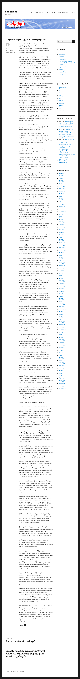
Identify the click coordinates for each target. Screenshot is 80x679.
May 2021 (61, 277)
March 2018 (61, 339)
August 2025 (61, 193)
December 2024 (62, 206)
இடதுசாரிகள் (61, 110)
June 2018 (61, 334)
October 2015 (61, 386)
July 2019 (61, 313)
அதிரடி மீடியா (61, 100)
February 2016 (62, 380)
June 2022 (61, 255)
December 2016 (62, 363)
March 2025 (61, 201)
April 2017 (61, 357)
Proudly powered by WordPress (17, 671)
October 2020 (61, 288)
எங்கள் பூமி (61, 107)
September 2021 (62, 270)
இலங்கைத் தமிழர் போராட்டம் (66, 61)
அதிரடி (60, 98)
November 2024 (62, 208)
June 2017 (61, 354)
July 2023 (61, 234)
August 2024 (61, 213)
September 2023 (62, 231)
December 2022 (62, 245)
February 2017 (62, 360)
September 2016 (62, 368)
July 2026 (61, 175)
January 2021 (61, 283)
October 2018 (61, 327)
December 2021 (62, 265)
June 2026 (61, 177)
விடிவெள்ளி (61, 105)
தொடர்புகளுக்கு (63, 12)
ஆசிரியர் (7, 48)
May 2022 (61, 257)
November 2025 (62, 188)
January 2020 (61, 303)
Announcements (62, 53)
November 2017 (62, 345)
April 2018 (61, 337)
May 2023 (61, 237)
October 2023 (61, 229)
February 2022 (62, 262)
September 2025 (62, 191)
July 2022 (61, 254)
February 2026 (62, 183)
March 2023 (61, 240)
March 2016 (61, 378)
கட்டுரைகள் (61, 56)
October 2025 (61, 190)
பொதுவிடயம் (62, 67)
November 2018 (62, 326)
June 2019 (61, 314)
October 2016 (61, 367)
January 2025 (61, 204)
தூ (59, 90)
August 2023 (61, 232)
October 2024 (61, 209)
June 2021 (61, 275)
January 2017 (61, 362)
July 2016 (61, 372)
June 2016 (61, 373)
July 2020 (61, 293)
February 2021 (62, 281)
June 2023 (61, 236)
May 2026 (61, 178)
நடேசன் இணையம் (62, 87)
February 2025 (62, 203)
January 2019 (61, 322)
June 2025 (61, 196)
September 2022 (62, 250)
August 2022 (61, 252)
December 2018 (62, 324)
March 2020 (61, 300)
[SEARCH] (73, 41)
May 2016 (61, 375)
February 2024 (62, 222)
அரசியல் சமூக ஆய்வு (10, 52)
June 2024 (61, 216)
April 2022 (61, 259)
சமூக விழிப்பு (62, 71)
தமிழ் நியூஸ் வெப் (62, 93)
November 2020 (62, 286)
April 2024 (61, 219)
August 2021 (61, 272)
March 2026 (61, 181)
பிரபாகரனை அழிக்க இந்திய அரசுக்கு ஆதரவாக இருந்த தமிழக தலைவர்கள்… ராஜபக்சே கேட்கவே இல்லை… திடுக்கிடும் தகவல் (66, 125)
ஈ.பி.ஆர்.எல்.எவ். (62, 102)
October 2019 (61, 308)
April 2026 (61, 180)
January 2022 (61, 263)
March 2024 (61, 221)
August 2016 (61, 370)
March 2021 (61, 280)
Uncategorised (62, 54)
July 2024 (61, 214)
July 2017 (61, 352)
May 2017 (61, 355)
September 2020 (62, 290)
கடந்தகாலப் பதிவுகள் (37, 12)
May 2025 (61, 198)
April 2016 (61, 377)
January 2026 (61, 185)
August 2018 (61, 331)
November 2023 (62, 227)
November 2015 (62, 385)
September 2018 (62, 329)
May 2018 (61, 336)
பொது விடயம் (63, 72)
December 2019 (62, 304)
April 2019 (61, 318)
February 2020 (62, 301)
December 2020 (62, 285)
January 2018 (61, 342)
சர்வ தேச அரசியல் (64, 66)
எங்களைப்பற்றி (51, 12)
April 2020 (61, 298)
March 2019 (61, 319)
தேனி (60, 92)
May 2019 (61, 316)
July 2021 (61, 273)
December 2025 (62, 186)
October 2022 (61, 249)
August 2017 (61, 350)
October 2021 (61, 268)
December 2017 (62, 344)
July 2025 (61, 195)
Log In (73, 12)
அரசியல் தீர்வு (63, 59)
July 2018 (61, 332)
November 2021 (62, 267)
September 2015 (62, 388)
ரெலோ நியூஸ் (61, 103)
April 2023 (61, 239)
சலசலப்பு (60, 108)
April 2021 (61, 278)
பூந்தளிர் (60, 88)
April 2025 (61, 199)
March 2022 (61, 260)
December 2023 (62, 226)
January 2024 (61, 224)
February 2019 (62, 321)
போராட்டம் (62, 74)
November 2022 (62, 247)
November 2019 (62, 306)
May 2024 (61, 218)
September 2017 (62, 349)
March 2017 (61, 359)
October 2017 (61, 347)
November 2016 (62, 365)
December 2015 (62, 383)
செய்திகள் (61, 76)
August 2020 (61, 291)
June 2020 (61, 295)
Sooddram (11, 11)
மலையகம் (61, 97)
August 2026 (61, 173)
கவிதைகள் (61, 69)
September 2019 (62, 309)
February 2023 (62, 242)
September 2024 (62, 211)
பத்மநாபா (61, 95)
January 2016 (61, 381)
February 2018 (62, 340)
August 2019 (61, 311)
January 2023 (61, 244)
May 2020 (61, 296)
